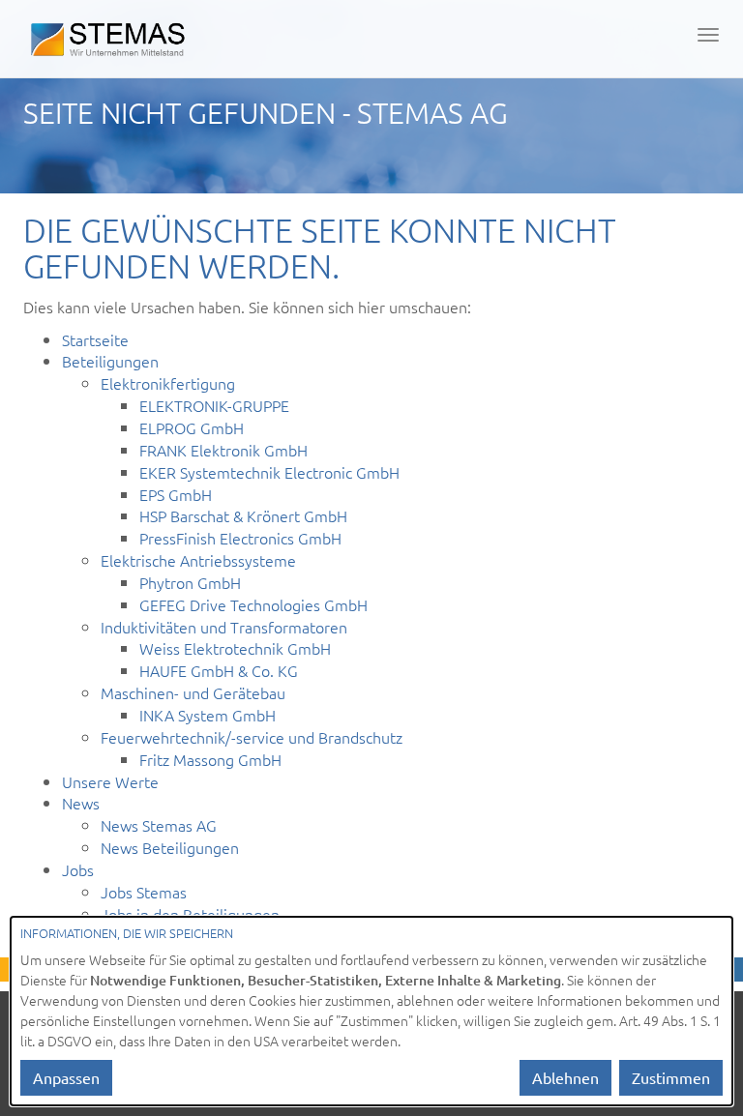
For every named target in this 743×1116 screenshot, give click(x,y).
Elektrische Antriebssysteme (198, 560)
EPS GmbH (175, 494)
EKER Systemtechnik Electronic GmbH (269, 472)
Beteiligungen (110, 360)
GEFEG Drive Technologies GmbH (253, 604)
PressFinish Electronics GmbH (240, 537)
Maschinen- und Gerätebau (193, 692)
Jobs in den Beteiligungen (190, 914)
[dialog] (371, 1011)
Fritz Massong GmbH (210, 759)
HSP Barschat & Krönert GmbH (243, 515)
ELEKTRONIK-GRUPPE (214, 405)
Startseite (95, 339)
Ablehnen (565, 1077)
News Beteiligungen (170, 847)
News (81, 802)
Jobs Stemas (144, 891)
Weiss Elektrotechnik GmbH (235, 648)
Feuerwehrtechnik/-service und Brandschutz (251, 737)
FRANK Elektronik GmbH (223, 449)
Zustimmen (671, 1077)
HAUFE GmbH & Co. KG (218, 670)
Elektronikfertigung (168, 383)
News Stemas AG (159, 825)
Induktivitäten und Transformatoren (224, 626)
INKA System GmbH (207, 714)
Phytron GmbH (190, 582)
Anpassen (66, 1077)
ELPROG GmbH (191, 427)
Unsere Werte (110, 781)
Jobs (78, 869)
